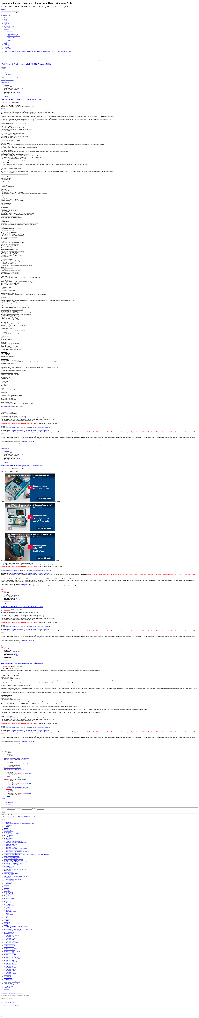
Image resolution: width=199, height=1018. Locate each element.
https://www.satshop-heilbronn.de (11, 427)
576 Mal (18, 92)
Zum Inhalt (3, 9)
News (8, 776)
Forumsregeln (4, 67)
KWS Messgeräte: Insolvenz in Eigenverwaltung (16, 787)
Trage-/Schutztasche (5, 406)
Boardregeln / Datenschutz (27, 441)
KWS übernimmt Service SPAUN (12, 768)
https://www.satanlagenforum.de (41, 427)
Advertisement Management (17, 993)
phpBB (8, 995)
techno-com (3, 84)
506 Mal (15, 91)
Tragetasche (23, 416)
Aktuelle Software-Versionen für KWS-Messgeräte (16, 758)
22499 (10, 86)
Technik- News (10, 766)
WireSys (10, 998)
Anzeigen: (4, 808)
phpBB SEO (11, 1002)
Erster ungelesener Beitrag (7, 80)
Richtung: (34, 808)
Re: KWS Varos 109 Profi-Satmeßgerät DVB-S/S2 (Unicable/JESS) (22, 465)
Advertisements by (5, 993)
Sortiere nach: (18, 808)
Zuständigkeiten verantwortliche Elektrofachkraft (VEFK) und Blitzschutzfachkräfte (31, 430)
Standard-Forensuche (6, 15)
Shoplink (3, 108)
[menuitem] (12, 34)
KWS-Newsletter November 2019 (12, 777)
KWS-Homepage (9, 716)
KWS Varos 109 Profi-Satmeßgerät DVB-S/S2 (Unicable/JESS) (26, 64)
